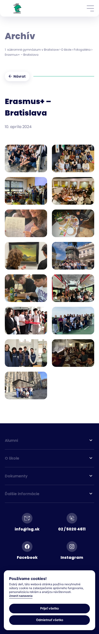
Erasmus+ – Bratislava (21, 55)
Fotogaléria (82, 50)
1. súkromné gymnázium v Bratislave (32, 50)
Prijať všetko (49, 608)
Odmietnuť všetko (49, 620)
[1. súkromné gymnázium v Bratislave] (17, 8)
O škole (66, 50)
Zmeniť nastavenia (20, 595)
